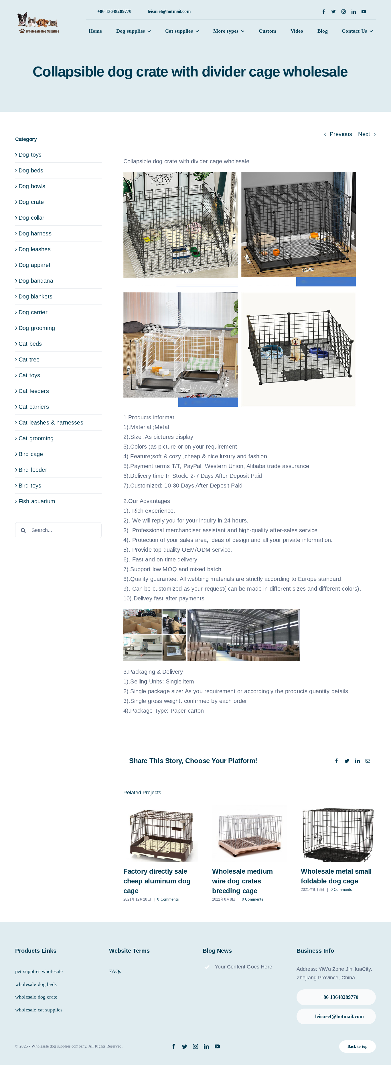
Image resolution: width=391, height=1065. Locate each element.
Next (364, 134)
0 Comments (168, 899)
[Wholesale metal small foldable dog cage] (338, 833)
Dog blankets (35, 296)
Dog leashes (35, 249)
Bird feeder (33, 470)
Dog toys (30, 155)
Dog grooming (37, 328)
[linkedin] (353, 11)
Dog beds (31, 170)
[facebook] (323, 11)
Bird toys (30, 485)
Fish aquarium (37, 501)
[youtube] (364, 11)
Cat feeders (34, 391)
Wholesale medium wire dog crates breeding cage (242, 881)
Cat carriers (34, 407)
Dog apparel (34, 265)
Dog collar (32, 218)
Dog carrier (33, 312)
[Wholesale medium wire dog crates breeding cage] (249, 833)
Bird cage (31, 454)
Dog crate (31, 202)
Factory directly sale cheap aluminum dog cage (157, 881)
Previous (341, 134)
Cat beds (30, 344)
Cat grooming (36, 438)
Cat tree (29, 359)
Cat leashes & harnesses (51, 422)
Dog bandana (36, 281)
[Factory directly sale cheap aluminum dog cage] (160, 833)
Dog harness (35, 233)
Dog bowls (32, 186)
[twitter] (333, 11)
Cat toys (29, 375)
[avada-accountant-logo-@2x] (39, 14)
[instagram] (343, 11)
